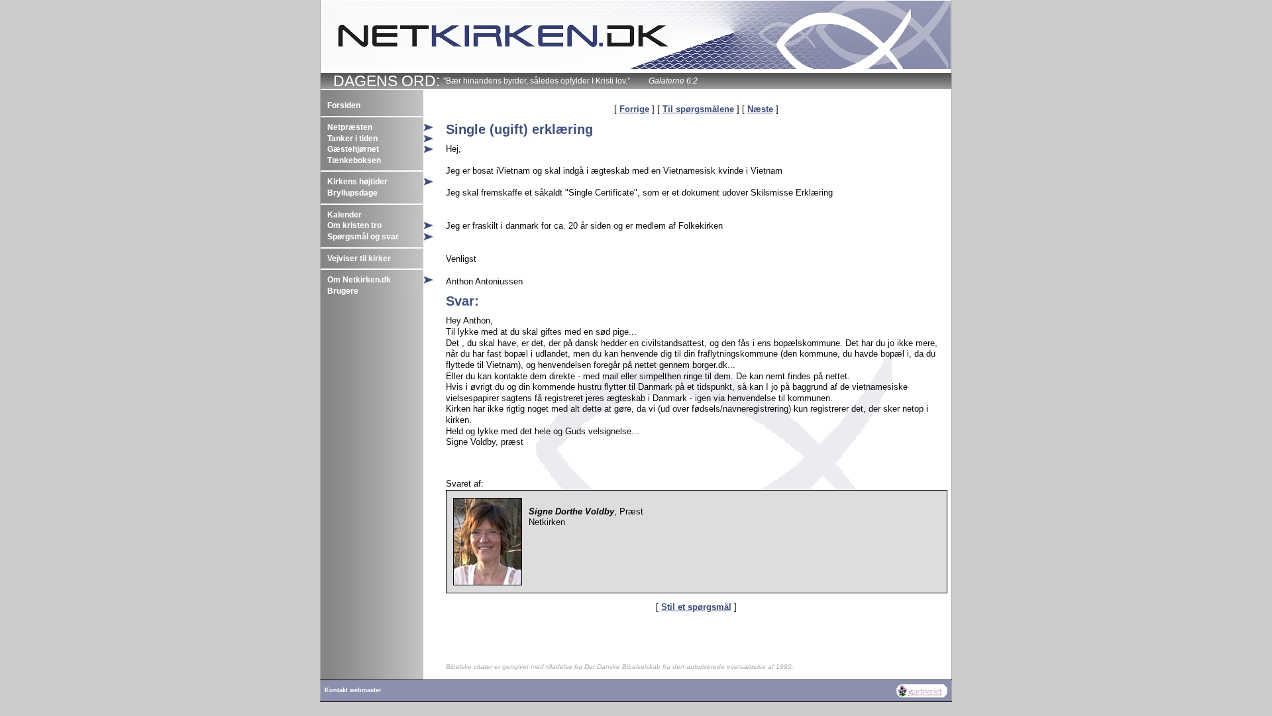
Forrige (634, 109)
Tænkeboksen (354, 160)
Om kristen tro (354, 225)
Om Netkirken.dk (359, 280)
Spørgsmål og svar (363, 237)
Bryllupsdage (352, 193)
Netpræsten (349, 127)
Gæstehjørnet (353, 149)
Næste (760, 109)
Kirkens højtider (357, 182)
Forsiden (343, 105)
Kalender (344, 215)
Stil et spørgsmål (696, 607)
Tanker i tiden (352, 139)
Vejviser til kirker (359, 259)
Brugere (342, 291)
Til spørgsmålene (698, 109)
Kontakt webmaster (353, 690)
